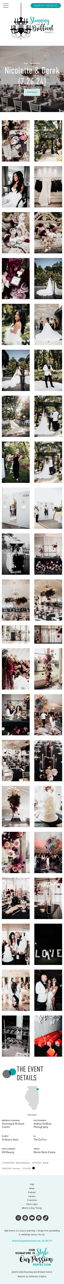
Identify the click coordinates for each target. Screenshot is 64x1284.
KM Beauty (8, 1152)
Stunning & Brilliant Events (13, 1125)
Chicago (32, 92)
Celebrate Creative (37, 1276)
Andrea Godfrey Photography (42, 1125)
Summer (16, 1168)
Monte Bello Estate (44, 1152)
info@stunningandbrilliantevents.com (26, 1241)
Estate (45, 1162)
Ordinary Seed (10, 1139)
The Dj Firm (40, 1139)
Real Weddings (32, 63)
